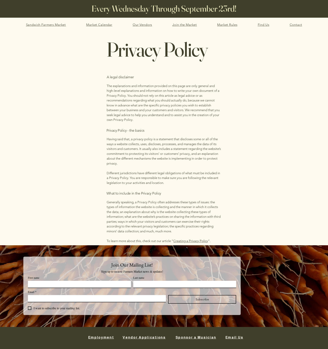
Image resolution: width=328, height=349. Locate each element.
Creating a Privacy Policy (190, 241)
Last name (138, 277)
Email (32, 292)
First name (33, 277)
